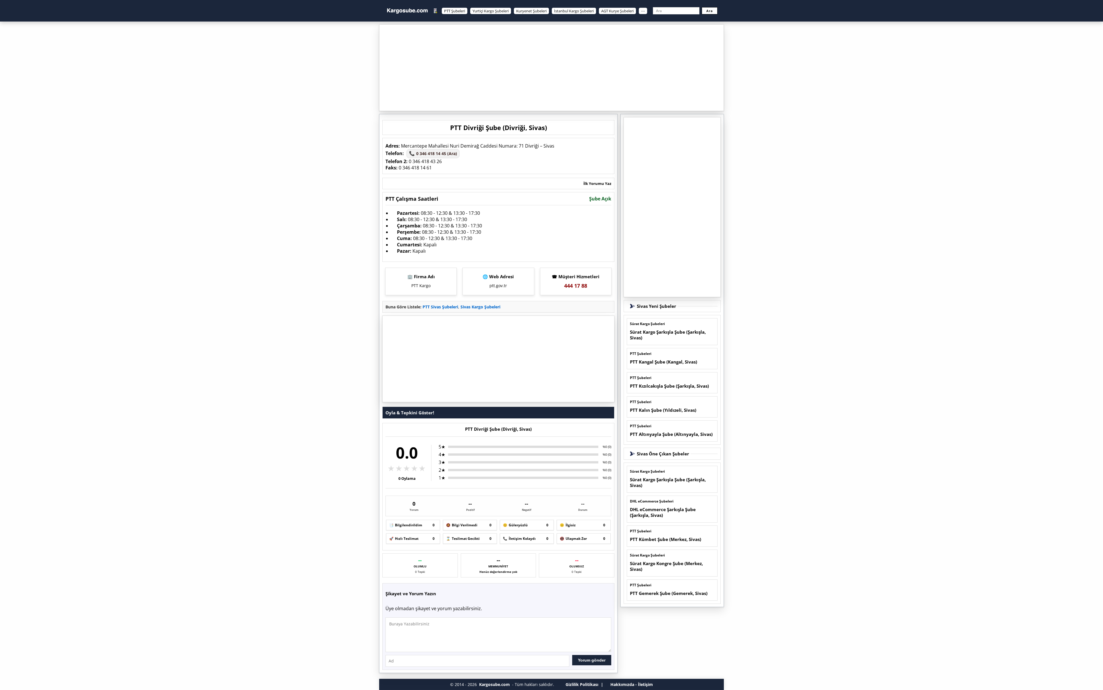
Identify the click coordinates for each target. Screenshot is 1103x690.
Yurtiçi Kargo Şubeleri (491, 10)
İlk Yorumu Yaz (597, 183)
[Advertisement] (551, 68)
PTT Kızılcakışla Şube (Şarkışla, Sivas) (669, 386)
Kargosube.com (494, 684)
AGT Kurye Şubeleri (617, 10)
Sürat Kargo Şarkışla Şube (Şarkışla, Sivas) (668, 335)
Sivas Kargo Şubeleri (480, 307)
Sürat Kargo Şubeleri (647, 323)
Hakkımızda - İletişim (631, 684)
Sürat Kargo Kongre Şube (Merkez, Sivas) (666, 566)
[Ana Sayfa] (407, 10)
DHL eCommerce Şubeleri (652, 501)
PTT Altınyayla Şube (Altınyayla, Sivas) (671, 434)
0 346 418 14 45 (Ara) (433, 153)
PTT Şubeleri (454, 10)
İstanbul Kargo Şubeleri (574, 10)
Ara (709, 11)
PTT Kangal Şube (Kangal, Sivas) (663, 362)
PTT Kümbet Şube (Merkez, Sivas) (665, 539)
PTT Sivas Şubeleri (440, 307)
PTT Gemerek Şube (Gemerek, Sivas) (668, 593)
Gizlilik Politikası (582, 684)
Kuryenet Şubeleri (531, 10)
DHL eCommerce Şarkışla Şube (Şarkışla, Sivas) (663, 512)
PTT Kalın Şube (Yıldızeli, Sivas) (663, 410)
